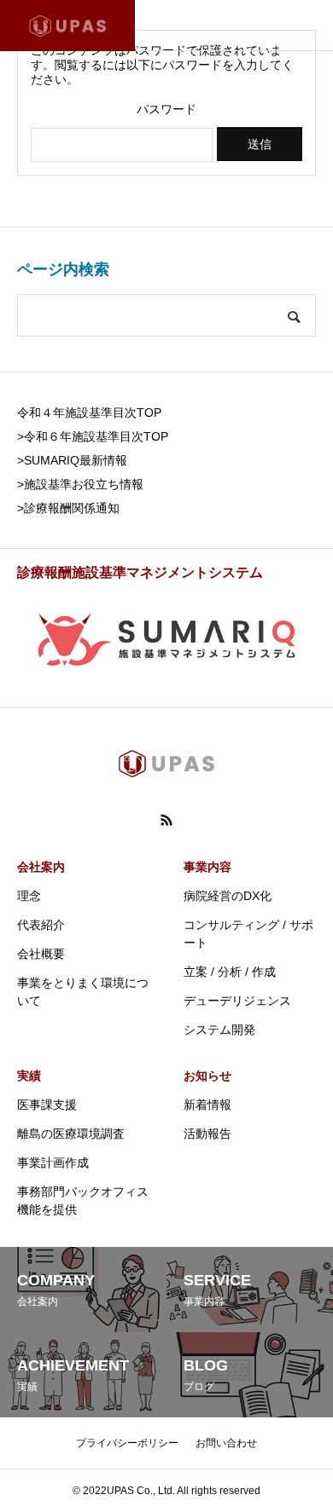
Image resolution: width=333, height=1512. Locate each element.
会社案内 (41, 867)
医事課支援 (47, 1104)
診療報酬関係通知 (72, 508)
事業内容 (207, 867)
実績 (29, 1075)
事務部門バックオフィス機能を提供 (83, 1200)
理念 (29, 896)
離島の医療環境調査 (71, 1133)
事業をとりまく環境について (83, 991)
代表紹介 (41, 925)
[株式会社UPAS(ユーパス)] (67, 25)
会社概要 (41, 954)
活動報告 (207, 1133)
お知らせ (207, 1075)
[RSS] (166, 819)
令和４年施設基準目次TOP (89, 412)
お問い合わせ (226, 1443)
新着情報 (207, 1104)
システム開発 (219, 1029)
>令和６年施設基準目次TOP (92, 436)
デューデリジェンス (237, 1000)
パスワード (166, 109)
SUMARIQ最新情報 (75, 460)
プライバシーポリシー (127, 1443)
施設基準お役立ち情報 (83, 484)
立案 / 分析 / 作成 (230, 971)
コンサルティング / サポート (248, 933)
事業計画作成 (53, 1162)
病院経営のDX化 (228, 896)
